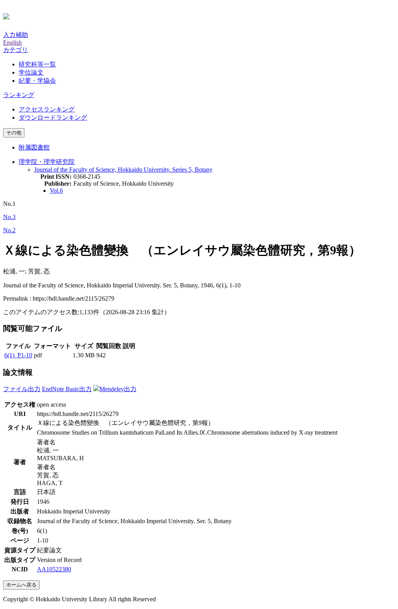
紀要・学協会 (37, 80)
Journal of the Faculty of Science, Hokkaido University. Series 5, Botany (123, 169)
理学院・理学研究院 (47, 161)
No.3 (9, 217)
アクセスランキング (47, 109)
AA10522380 (54, 569)
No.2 (9, 230)
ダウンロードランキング (53, 117)
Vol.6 (56, 190)
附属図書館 (34, 147)
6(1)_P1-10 (18, 355)
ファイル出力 (21, 389)
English (12, 42)
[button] (15, 50)
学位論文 (31, 72)
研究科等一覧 (37, 64)
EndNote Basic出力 (67, 389)
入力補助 (15, 34)
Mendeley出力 (118, 389)
